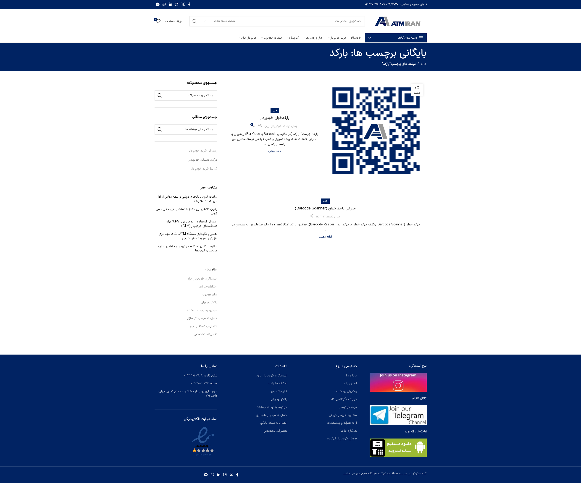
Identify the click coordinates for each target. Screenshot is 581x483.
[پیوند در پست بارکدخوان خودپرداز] (375, 130)
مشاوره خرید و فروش (343, 415)
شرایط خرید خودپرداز (204, 168)
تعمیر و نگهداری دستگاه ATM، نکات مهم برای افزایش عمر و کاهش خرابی (188, 236)
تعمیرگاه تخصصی (205, 334)
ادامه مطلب (274, 151)
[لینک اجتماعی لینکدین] (170, 4)
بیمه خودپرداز (348, 407)
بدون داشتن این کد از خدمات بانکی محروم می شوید (186, 211)
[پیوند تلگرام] (158, 4)
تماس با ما (350, 383)
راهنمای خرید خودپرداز (203, 150)
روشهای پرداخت (347, 391)
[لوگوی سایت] (398, 20)
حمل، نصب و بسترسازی (271, 415)
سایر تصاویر (209, 294)
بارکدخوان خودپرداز (274, 118)
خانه (424, 64)
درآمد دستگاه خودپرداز (203, 159)
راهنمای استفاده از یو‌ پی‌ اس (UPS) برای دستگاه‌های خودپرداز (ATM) (191, 223)
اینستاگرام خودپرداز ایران (202, 279)
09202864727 (390, 5)
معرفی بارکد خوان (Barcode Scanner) (325, 208)
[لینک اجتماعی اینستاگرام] (177, 4)
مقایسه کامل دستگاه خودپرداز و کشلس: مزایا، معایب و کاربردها (187, 248)
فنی (275, 110)
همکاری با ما (348, 430)
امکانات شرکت (208, 287)
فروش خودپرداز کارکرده (342, 438)
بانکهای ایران (209, 302)
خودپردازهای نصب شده (202, 310)
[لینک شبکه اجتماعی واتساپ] (164, 4)
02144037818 (373, 5)
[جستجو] (194, 21)
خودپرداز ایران (273, 126)
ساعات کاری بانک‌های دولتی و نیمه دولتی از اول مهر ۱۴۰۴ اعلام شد (187, 199)
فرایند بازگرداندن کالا (344, 399)
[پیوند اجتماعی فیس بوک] (189, 4)
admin (320, 216)
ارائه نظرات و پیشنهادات (342, 422)
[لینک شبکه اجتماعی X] (183, 4)
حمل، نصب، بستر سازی (202, 318)
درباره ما (351, 375)
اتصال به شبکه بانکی (203, 326)
